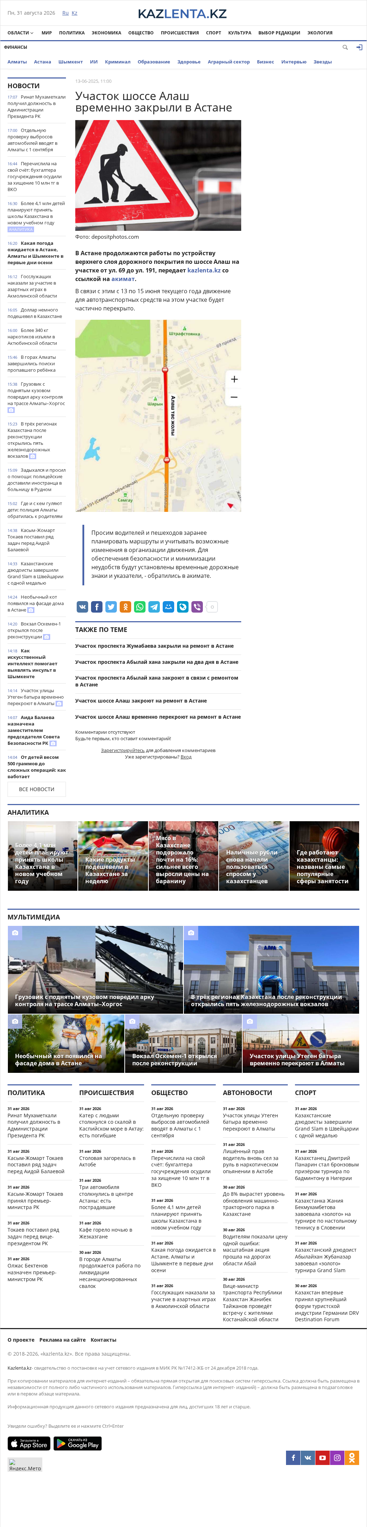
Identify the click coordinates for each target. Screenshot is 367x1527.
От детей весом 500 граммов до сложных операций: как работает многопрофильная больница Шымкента (37, 773)
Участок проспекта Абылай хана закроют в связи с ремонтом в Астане (156, 681)
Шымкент (70, 61)
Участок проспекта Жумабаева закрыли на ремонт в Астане (154, 645)
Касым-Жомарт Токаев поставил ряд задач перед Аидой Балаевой (31, 540)
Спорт (213, 33)
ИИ (94, 61)
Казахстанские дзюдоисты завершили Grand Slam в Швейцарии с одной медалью (35, 573)
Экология (320, 33)
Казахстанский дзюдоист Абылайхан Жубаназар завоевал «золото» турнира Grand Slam (326, 1259)
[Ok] (352, 1458)
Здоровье (189, 61)
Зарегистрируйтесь (123, 750)
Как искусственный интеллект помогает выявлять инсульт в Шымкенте (32, 663)
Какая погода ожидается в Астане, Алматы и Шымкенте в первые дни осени (35, 253)
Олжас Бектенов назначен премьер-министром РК (32, 1272)
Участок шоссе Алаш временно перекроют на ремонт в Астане (158, 716)
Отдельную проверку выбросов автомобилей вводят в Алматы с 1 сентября (32, 140)
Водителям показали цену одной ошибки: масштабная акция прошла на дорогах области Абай (255, 1250)
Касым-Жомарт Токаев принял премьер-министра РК (35, 1200)
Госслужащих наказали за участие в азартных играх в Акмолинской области (32, 286)
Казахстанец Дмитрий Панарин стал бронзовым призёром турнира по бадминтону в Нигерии (327, 1168)
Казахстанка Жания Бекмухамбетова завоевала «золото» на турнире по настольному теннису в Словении (326, 1214)
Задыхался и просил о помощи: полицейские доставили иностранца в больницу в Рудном (37, 480)
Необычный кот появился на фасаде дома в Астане (36, 603)
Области (18, 33)
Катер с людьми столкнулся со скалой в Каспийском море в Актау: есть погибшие (111, 1125)
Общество (141, 33)
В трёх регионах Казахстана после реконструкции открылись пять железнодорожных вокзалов (32, 439)
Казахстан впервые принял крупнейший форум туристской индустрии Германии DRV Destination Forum (327, 1306)
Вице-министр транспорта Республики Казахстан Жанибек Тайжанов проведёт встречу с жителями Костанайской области (252, 1303)
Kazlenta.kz (20, 1368)
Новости (24, 85)
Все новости (36, 789)
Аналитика (28, 812)
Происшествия (180, 33)
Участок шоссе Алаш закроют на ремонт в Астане (141, 700)
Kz (74, 12)
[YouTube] (322, 1458)
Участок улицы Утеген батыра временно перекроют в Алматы (36, 697)
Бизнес (265, 61)
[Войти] (359, 47)
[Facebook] (293, 1458)
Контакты (103, 1339)
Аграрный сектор (229, 61)
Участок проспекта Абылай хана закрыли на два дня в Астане (156, 661)
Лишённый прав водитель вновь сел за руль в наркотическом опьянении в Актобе (250, 1161)
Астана (42, 61)
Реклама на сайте (62, 1339)
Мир (47, 33)
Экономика (106, 33)
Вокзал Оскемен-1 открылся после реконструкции (34, 630)
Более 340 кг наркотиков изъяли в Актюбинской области (32, 336)
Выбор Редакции (279, 33)
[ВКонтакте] (308, 1458)
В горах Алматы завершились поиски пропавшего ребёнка (32, 363)
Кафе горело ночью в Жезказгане (105, 1233)
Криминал (117, 61)
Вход (186, 756)
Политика (72, 33)
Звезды (323, 61)
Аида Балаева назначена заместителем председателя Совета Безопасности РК (34, 730)
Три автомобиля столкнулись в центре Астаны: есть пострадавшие (106, 1197)
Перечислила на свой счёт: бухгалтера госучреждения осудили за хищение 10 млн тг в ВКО (35, 176)
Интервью (293, 61)
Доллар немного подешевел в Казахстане (35, 312)
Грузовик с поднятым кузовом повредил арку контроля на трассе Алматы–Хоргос (36, 393)
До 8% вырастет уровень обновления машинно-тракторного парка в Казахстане (254, 1203)
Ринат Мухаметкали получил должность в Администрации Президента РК (37, 106)
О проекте (21, 1339)
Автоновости (247, 1092)
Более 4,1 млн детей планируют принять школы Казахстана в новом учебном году (36, 216)
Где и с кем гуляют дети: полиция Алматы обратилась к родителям (35, 509)
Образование (154, 61)
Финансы (15, 47)
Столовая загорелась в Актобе (107, 1161)
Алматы (17, 61)
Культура (239, 33)
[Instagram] (337, 1458)
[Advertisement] (305, 184)
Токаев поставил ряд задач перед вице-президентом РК (33, 1236)
